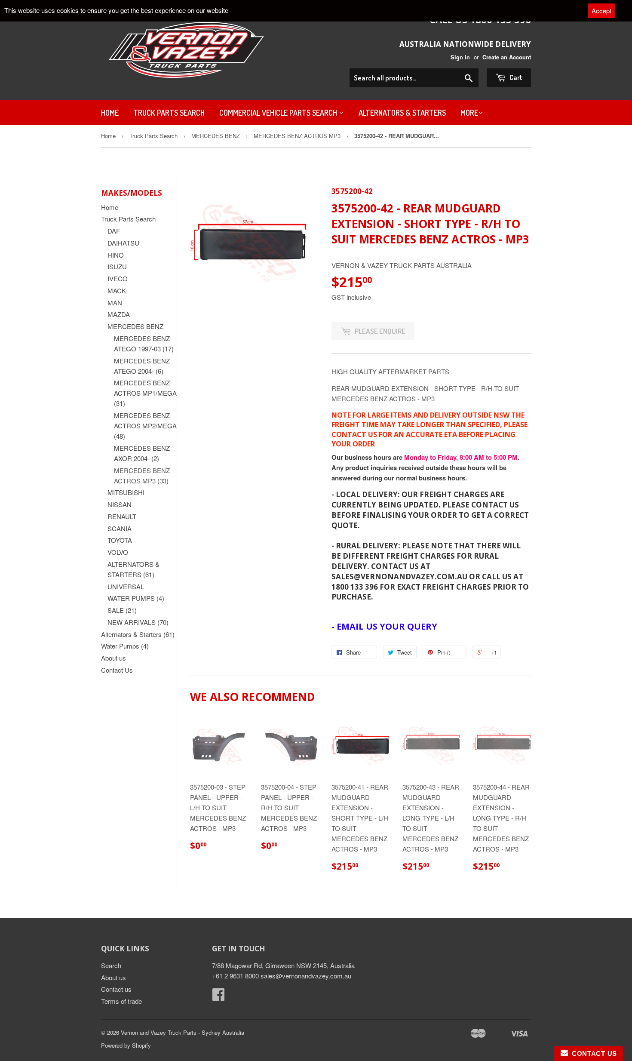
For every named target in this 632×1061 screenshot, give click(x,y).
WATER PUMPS (135, 598)
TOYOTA (119, 539)
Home (110, 112)
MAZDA (118, 314)
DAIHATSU (123, 242)
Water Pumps (125, 645)
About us (113, 657)
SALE (122, 610)
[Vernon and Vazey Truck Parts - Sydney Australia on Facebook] (218, 996)
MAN (114, 302)
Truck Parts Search (169, 112)
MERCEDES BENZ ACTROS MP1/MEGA (145, 393)
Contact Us (117, 669)
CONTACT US (592, 1053)
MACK (116, 290)
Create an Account (506, 57)
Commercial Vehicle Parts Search (279, 112)
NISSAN (119, 504)
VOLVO (117, 552)
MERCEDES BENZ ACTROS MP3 (297, 136)
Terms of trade (121, 1001)
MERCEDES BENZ (215, 136)
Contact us (116, 988)
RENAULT (121, 516)
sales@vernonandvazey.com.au (306, 975)
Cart (515, 77)
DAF (113, 230)
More (469, 112)
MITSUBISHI (125, 492)
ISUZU (117, 266)
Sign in (460, 57)
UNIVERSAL (125, 586)
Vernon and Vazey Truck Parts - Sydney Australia (182, 1032)
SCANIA (119, 528)
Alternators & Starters (402, 112)
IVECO (117, 278)
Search (111, 965)
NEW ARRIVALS (138, 622)
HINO (115, 254)
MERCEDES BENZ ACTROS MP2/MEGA (145, 425)
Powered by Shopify (126, 1045)
